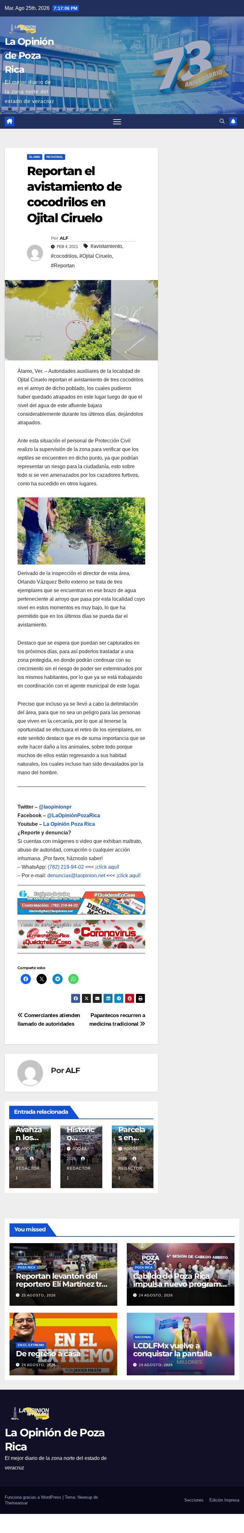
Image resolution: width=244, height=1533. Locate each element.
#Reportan (63, 265)
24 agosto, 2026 (156, 1295)
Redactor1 (28, 1173)
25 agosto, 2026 (39, 1295)
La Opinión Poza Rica (69, 824)
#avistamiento (106, 246)
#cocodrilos (64, 256)
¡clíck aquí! (107, 867)
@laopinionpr (55, 807)
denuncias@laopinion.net (76, 875)
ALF (64, 238)
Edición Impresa (224, 1500)
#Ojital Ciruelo (95, 256)
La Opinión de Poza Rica (29, 55)
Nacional (143, 1337)
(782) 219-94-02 (66, 867)
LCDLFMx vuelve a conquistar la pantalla (172, 1349)
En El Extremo (31, 1345)
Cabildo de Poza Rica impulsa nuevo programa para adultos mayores (179, 1284)
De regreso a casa (48, 1353)
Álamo (34, 157)
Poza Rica (26, 1267)
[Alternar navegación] (117, 122)
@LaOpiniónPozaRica (73, 815)
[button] (222, 121)
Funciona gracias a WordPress (34, 1497)
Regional (54, 157)
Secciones (194, 1500)
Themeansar (16, 1503)
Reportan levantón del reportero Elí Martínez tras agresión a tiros (63, 1284)
